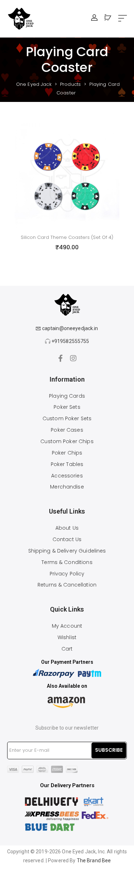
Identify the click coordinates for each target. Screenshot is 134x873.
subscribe (109, 750)
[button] (122, 19)
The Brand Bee (94, 860)
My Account (67, 625)
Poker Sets (67, 407)
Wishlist (67, 637)
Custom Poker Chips (66, 441)
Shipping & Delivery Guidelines (67, 550)
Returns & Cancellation (67, 584)
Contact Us (67, 539)
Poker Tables (67, 464)
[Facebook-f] (60, 358)
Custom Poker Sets (67, 418)
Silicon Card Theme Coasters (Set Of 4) (67, 237)
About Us (67, 527)
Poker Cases (67, 429)
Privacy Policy (67, 573)
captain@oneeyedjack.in (69, 328)
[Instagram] (73, 358)
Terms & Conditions (66, 562)
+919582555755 (69, 341)
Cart (67, 648)
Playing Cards (67, 395)
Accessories (67, 475)
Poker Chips (67, 452)
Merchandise (67, 486)
